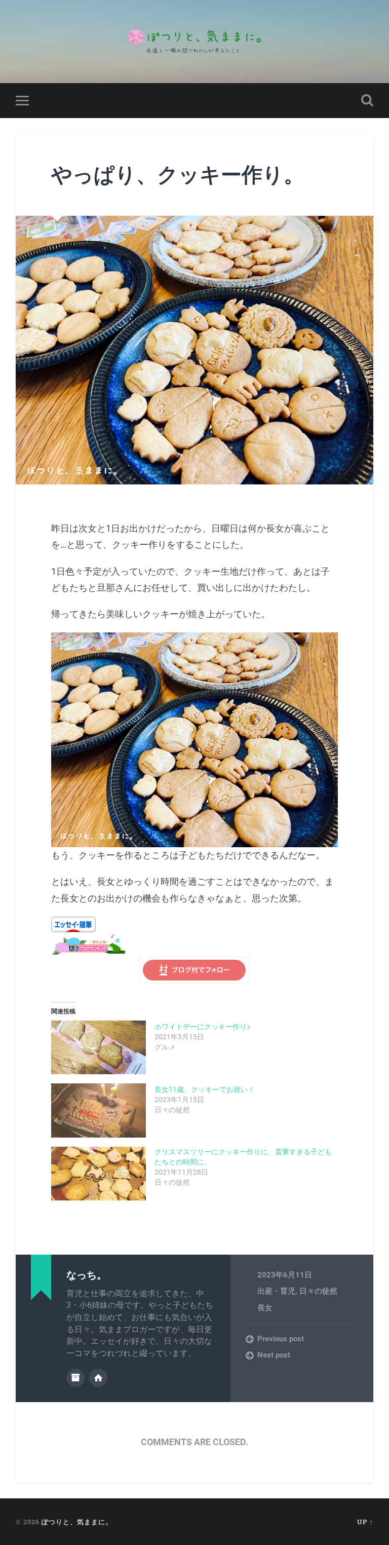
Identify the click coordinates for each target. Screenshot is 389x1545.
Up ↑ (365, 1522)
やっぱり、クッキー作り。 (177, 174)
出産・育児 (276, 1291)
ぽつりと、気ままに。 (77, 1522)
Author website (98, 1378)
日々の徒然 (318, 1291)
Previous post (280, 1338)
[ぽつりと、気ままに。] (194, 41)
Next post (273, 1355)
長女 (265, 1307)
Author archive (75, 1378)
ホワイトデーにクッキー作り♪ (202, 1027)
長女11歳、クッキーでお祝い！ (204, 1089)
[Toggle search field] (367, 100)
